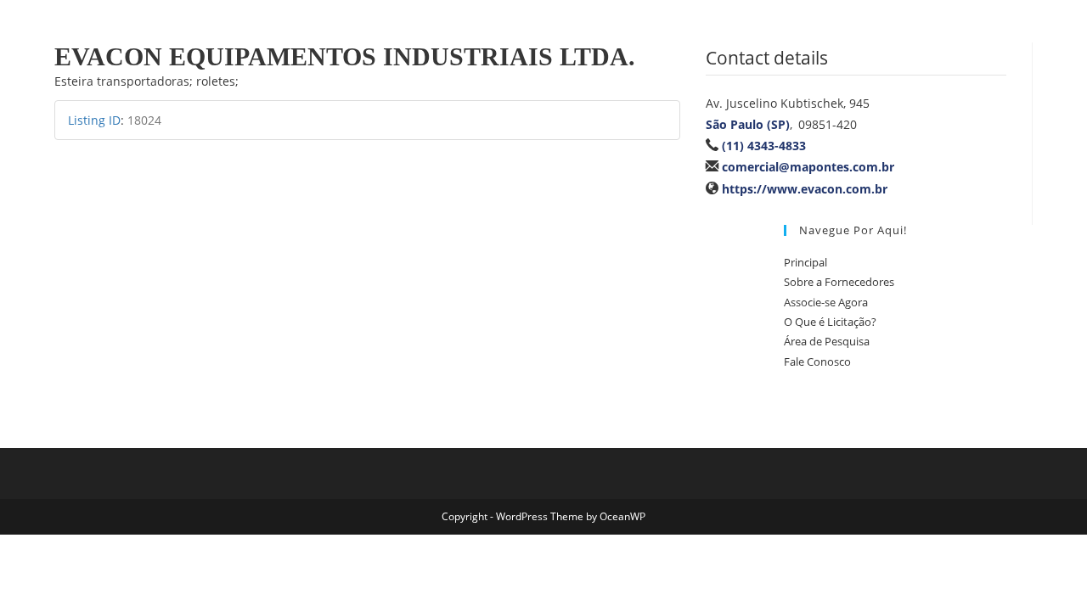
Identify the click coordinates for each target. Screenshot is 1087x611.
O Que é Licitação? (830, 321)
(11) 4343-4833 (764, 145)
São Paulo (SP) (748, 124)
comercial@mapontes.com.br (808, 167)
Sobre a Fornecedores (839, 281)
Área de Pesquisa (827, 341)
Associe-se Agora (826, 302)
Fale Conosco (817, 361)
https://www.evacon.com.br (804, 189)
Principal (805, 262)
